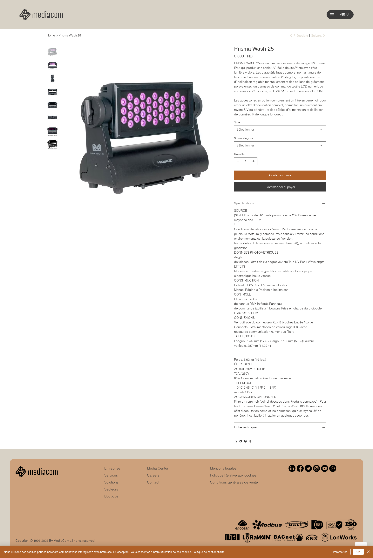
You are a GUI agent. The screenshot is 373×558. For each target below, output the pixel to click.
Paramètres (340, 552)
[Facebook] (241, 441)
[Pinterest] (245, 441)
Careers (153, 475)
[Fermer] (368, 552)
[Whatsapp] (332, 468)
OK (358, 552)
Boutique (111, 496)
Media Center (157, 468)
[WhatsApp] (236, 441)
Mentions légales (223, 468)
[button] (332, 14)
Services (111, 475)
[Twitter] (250, 441)
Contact (153, 482)
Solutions (111, 482)
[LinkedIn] (291, 468)
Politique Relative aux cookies (233, 475)
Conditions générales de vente (234, 482)
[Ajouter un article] (253, 161)
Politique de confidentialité (209, 552)
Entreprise (112, 468)
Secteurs (111, 489)
